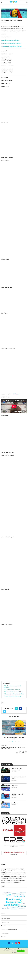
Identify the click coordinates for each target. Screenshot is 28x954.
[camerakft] (14, 828)
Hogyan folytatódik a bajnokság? (12, 696)
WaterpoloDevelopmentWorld (9, 928)
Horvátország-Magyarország (14, 899)
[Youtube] (19, 941)
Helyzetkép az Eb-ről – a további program (18, 776)
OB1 (3, 702)
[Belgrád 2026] (5, 786)
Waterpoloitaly (5, 931)
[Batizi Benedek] (5, 803)
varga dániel (11, 903)
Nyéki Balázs (23, 891)
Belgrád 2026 (14, 784)
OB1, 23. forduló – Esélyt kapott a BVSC (14, 694)
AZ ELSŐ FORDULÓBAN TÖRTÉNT (10, 40)
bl (6, 893)
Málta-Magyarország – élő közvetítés (17, 793)
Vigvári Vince (5, 892)
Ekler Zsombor (22, 906)
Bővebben (14, 952)
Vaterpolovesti (5, 920)
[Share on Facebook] (20, 708)
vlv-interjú (14, 906)
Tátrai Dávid (18, 895)
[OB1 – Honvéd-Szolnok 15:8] (14, 727)
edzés (21, 893)
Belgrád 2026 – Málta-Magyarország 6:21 (16, 767)
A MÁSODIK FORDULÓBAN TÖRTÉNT (11, 43)
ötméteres (22, 904)
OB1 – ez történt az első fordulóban (13, 691)
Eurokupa (15, 892)
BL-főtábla (14, 907)
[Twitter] (12, 941)
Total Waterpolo (5, 924)
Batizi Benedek (14, 801)
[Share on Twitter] (4, 711)
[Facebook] (9, 941)
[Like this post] (16, 708)
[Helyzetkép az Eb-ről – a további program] (5, 777)
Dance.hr (3, 935)
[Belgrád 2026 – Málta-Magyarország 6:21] (5, 769)
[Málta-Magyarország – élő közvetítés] (5, 795)
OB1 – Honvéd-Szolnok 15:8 (14, 737)
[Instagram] (16, 941)
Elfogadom (20, 950)
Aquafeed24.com (5, 917)
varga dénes (7, 891)
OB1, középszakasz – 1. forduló (12, 689)
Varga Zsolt (6, 906)
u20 (9, 893)
